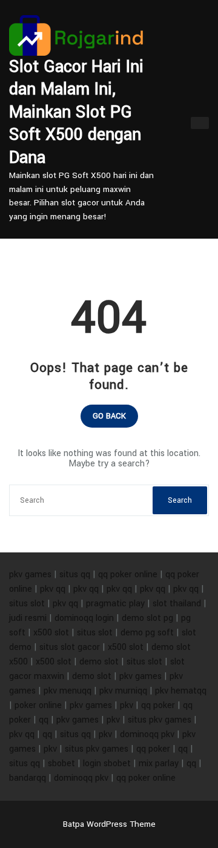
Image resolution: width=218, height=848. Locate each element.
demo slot (99, 661)
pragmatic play (115, 603)
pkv (126, 705)
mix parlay (159, 763)
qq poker (158, 705)
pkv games (30, 574)
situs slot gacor (69, 647)
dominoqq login (84, 618)
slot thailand (177, 603)
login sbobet (107, 763)
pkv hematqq (180, 690)
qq (43, 720)
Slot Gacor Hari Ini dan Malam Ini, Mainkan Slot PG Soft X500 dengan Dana (76, 112)
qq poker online (127, 574)
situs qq (74, 574)
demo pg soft (147, 632)
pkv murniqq (123, 690)
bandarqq (27, 778)
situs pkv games (159, 720)
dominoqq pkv (147, 734)
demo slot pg (147, 618)
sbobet (61, 763)
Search (180, 500)
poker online (38, 705)
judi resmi (28, 618)
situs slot (27, 603)
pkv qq (52, 589)
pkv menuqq (67, 690)
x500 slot (51, 632)
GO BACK (109, 416)
